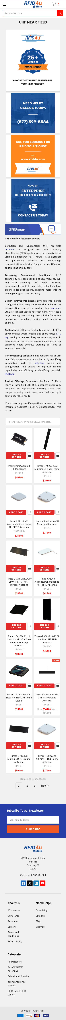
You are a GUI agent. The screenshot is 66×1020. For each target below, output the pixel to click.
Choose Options (16, 455)
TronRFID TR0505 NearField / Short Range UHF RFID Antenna (19, 524)
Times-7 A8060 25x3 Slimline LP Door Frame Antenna (47, 468)
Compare (29, 455)
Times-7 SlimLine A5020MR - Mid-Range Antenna (47, 758)
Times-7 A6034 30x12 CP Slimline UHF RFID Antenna (47, 639)
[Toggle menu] (4, 4)
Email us (40, 915)
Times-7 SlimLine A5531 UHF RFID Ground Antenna (47, 697)
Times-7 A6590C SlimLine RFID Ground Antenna (19, 758)
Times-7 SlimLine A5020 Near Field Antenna (47, 522)
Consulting (41, 910)
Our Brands (13, 915)
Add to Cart (16, 512)
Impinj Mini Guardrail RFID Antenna (19, 467)
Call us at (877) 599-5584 (33, 875)
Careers (12, 926)
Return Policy (15, 941)
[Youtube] (42, 883)
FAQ (38, 921)
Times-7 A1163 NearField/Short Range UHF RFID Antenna (47, 581)
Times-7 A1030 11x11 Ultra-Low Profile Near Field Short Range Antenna (19, 641)
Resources (13, 921)
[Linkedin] (36, 883)
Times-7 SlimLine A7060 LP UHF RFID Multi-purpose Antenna (19, 581)
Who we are (14, 910)
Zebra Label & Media (18, 976)
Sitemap (40, 926)
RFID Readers (15, 961)
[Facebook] (23, 883)
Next (44, 785)
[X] (30, 883)
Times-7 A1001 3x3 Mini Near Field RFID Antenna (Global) (19, 697)
